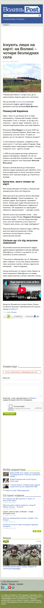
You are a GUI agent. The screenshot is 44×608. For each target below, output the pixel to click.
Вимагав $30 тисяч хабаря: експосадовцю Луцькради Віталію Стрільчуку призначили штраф (25, 474)
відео (6, 541)
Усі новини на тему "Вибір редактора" (16, 490)
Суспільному (20, 102)
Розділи (6, 25)
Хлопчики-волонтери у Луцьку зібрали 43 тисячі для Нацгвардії (19, 568)
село (8, 312)
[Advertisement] (22, 34)
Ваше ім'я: (6, 378)
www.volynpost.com (8, 597)
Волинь (14, 312)
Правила (33, 398)
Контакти (20, 584)
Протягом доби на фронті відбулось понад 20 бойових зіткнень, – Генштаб (19, 506)
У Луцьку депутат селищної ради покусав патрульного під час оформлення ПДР (25, 485)
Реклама (12, 584)
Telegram (13, 309)
